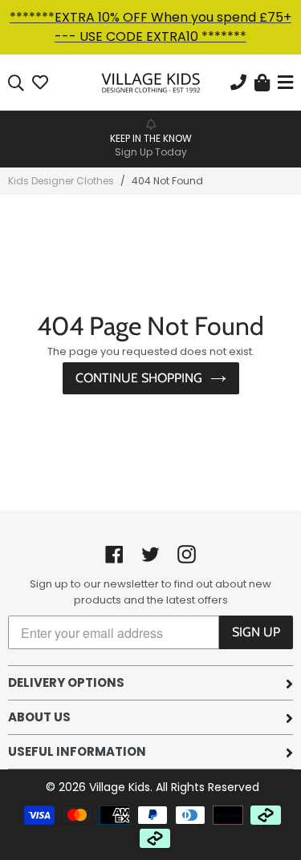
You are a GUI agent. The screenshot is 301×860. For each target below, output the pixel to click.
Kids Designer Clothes (61, 181)
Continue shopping (138, 378)
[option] (150, 138)
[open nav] (283, 83)
